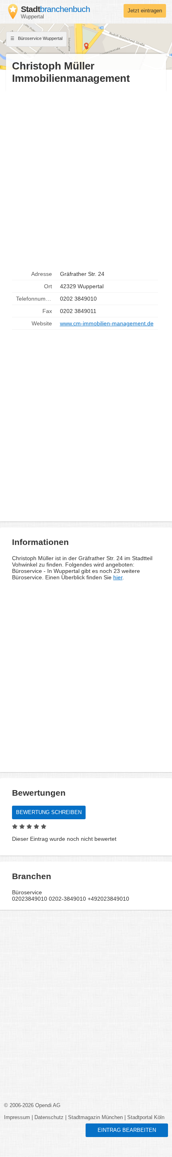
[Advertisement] (86, 176)
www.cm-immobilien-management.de (107, 323)
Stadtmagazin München (95, 1117)
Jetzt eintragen (145, 11)
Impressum (17, 1117)
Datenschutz (49, 1117)
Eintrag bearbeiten (127, 1130)
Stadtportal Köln (145, 1117)
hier (117, 577)
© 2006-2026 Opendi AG (32, 1105)
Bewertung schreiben (49, 812)
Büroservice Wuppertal (39, 38)
